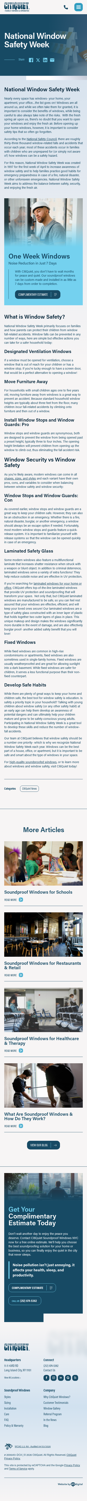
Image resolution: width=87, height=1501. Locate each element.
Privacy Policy (72, 1465)
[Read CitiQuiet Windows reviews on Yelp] (75, 1378)
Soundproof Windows (17, 1390)
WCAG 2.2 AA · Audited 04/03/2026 (33, 1446)
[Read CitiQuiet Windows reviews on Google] (68, 1378)
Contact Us (49, 1370)
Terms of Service (18, 1468)
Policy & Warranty (13, 1426)
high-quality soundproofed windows (33, 762)
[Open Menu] (78, 7)
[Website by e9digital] (70, 1485)
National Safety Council (42, 139)
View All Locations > (12, 1377)
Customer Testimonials (56, 1403)
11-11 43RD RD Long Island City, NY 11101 (17, 1368)
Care (6, 1414)
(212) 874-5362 (51, 1366)
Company (49, 1390)
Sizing (7, 1403)
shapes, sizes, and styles (20, 478)
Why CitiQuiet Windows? (57, 1397)
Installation (10, 1408)
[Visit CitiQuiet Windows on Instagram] (54, 1378)
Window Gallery (52, 1408)
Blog (46, 1426)
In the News (50, 1420)
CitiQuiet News (29, 789)
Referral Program (53, 1414)
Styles (7, 1397)
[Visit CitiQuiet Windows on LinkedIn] (61, 1378)
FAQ (6, 1420)
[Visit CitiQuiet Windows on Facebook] (46, 1378)
